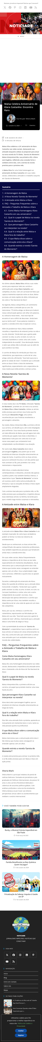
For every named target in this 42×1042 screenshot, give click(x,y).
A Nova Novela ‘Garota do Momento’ (20, 196)
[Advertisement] (21, 61)
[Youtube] (7, 961)
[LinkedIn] (27, 955)
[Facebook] (14, 955)
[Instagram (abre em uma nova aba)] (20, 7)
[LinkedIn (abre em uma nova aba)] (25, 7)
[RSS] (14, 961)
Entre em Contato (10, 982)
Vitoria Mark (30, 119)
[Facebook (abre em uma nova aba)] (10, 7)
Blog (5, 978)
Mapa (6, 990)
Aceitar (21, 1031)
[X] (7, 955)
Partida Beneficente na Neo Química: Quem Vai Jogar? (21, 863)
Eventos (32, 125)
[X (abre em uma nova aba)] (5, 7)
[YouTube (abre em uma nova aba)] (31, 7)
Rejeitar (21, 1035)
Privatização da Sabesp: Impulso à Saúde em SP (21, 895)
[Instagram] (20, 955)
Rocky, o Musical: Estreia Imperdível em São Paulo (21, 831)
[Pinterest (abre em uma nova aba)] (14, 7)
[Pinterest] (33, 955)
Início (6, 974)
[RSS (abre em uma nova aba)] (35, 7)
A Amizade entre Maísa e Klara (17, 200)
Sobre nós (7, 986)
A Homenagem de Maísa (14, 193)
